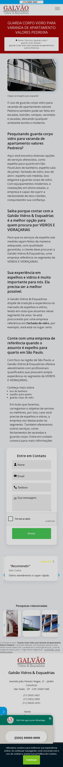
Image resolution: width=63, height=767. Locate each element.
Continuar (31, 760)
